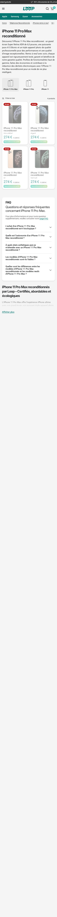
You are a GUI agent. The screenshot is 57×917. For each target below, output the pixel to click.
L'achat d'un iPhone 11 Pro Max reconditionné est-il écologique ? (21, 227)
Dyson (25, 16)
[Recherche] (47, 8)
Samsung (15, 16)
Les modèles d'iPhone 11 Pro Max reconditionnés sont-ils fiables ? (21, 258)
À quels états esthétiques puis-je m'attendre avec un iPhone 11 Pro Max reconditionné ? (23, 247)
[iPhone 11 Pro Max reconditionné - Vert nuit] (42, 159)
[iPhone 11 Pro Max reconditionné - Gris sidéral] (15, 114)
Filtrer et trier (10, 98)
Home (4, 23)
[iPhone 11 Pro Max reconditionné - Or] (15, 159)
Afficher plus (8, 312)
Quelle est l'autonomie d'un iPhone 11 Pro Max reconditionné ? (25, 236)
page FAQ (44, 218)
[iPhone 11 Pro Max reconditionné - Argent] (42, 114)
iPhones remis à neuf (41, 23)
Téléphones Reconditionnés (20, 23)
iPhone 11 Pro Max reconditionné (13, 130)
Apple (4, 16)
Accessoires (37, 16)
